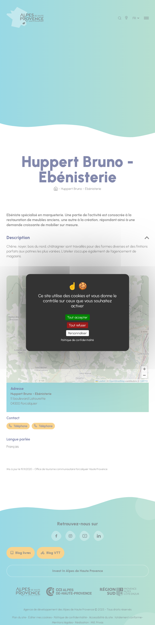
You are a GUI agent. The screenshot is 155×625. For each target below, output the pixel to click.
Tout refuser (77, 325)
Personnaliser (77, 333)
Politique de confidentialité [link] (77, 340)
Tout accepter (77, 317)
